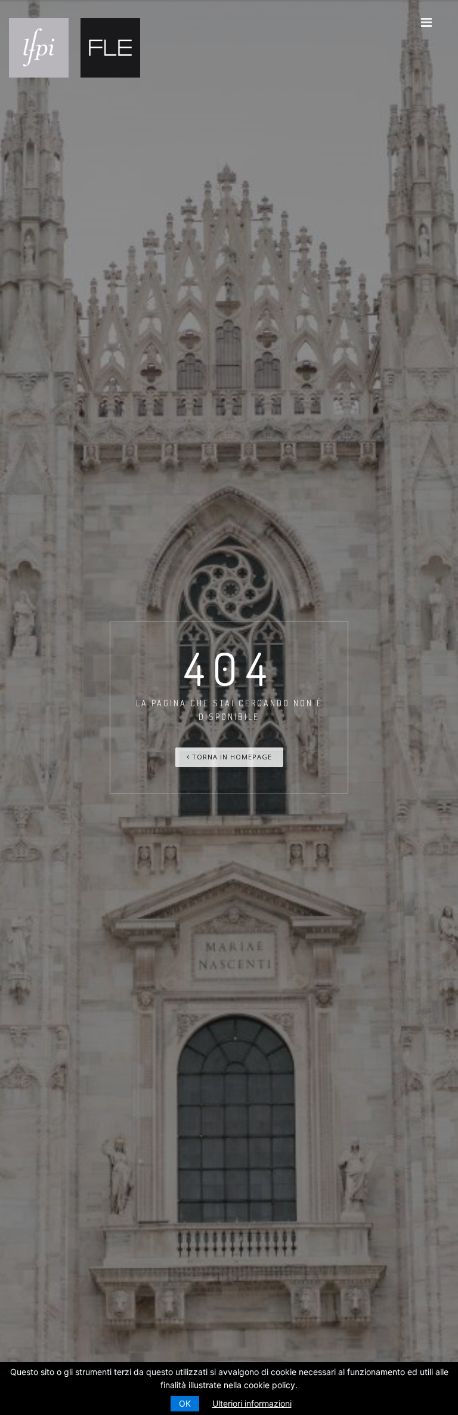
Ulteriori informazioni (252, 1403)
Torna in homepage (231, 756)
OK (185, 1403)
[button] (426, 22)
